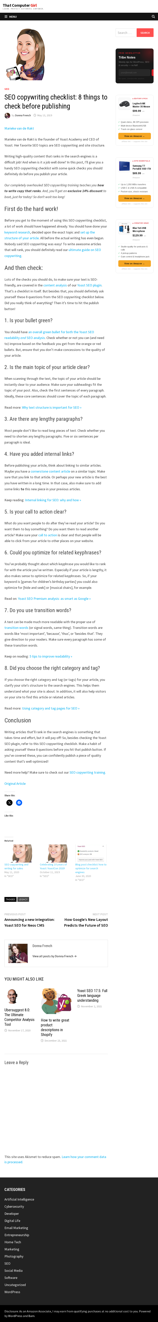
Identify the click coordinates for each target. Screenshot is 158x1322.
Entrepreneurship (16, 1235)
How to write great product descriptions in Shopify (55, 1027)
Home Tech (12, 1242)
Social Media (13, 1270)
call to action (47, 535)
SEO (6, 89)
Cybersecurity (14, 1206)
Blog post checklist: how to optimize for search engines (91, 868)
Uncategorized (15, 1285)
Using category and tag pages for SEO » (51, 708)
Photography (13, 1256)
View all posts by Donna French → (55, 956)
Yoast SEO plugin (89, 285)
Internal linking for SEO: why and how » (53, 500)
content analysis (55, 285)
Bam (31, 1316)
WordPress (12, 1292)
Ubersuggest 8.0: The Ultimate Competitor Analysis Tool (19, 1017)
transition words (16, 627)
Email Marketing (16, 1228)
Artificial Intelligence (19, 1199)
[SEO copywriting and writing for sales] (20, 853)
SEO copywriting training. (88, 772)
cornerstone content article (50, 471)
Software (10, 1277)
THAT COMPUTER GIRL (20, 5)
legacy (23, 899)
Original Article (15, 783)
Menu (13, 16)
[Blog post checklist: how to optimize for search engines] (91, 853)
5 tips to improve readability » (50, 656)
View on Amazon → (134, 136)
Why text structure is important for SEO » (52, 407)
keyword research (17, 232)
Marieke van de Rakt (19, 128)
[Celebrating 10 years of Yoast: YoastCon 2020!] (55, 853)
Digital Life (12, 1220)
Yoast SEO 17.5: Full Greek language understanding (92, 995)
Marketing (11, 1249)
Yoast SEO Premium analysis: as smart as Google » (54, 598)
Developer (11, 1213)
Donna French (23, 115)
